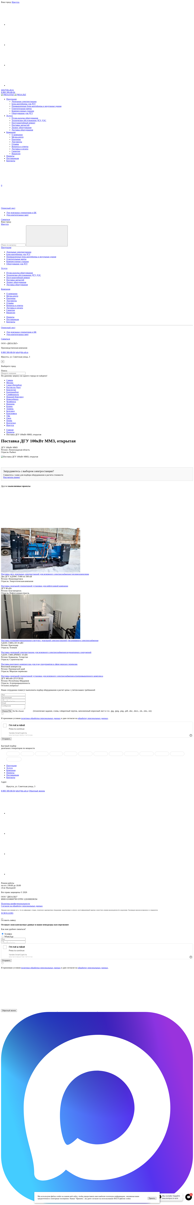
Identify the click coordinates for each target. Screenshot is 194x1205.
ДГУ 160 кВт (116, 754)
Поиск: (4, 371)
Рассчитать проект (11, 477)
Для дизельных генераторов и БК (21, 213)
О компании (17, 135)
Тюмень (9, 409)
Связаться (5, 219)
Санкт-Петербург (14, 385)
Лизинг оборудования (21, 127)
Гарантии (16, 151)
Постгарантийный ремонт (23, 123)
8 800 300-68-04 (8, 92)
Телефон (8, 934)
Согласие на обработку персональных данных (22, 906)
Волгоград (11, 423)
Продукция (11, 99)
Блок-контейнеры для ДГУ (24, 104)
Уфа (8, 416)
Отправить (6, 739)
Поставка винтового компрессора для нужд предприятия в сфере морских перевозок (39, 664)
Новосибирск (12, 399)
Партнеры (16, 139)
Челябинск (11, 401)
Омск (8, 418)
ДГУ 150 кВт (101, 754)
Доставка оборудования (22, 130)
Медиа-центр (17, 137)
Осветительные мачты (22, 108)
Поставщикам (12, 158)
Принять (152, 1198)
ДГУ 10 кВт (13, 754)
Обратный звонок (37, 791)
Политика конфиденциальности (15, 903)
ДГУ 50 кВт (70, 754)
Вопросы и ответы (20, 146)
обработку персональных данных (93, 718)
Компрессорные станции (23, 111)
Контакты (10, 161)
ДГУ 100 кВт (85, 754)
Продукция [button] (6, 247)
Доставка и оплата (20, 149)
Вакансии (16, 154)
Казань (9, 406)
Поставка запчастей (20, 125)
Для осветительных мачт (17, 215)
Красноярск (11, 413)
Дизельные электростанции (24, 101)
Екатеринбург (12, 392)
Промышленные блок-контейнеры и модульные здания (36, 106)
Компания (10, 132)
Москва (9, 383)
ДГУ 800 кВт (177, 754)
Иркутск (5, 224)
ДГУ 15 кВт (27, 754)
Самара (9, 380)
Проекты (10, 156)
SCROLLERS (7, 913)
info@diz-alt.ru (7, 90)
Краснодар (11, 390)
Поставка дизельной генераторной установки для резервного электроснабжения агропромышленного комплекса (52, 676)
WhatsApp (8, 936)
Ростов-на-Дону (13, 387)
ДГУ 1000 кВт (14, 759)
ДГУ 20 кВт (41, 754)
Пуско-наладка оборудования (25, 118)
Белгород (10, 411)
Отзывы (15, 144)
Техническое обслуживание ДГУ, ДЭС (29, 120)
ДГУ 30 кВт (56, 754)
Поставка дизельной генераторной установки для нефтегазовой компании (34, 586)
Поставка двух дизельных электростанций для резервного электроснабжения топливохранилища (45, 574)
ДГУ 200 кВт (131, 754)
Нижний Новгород (14, 397)
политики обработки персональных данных (41, 718)
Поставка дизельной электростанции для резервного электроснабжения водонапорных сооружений (46, 652)
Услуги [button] (4, 268)
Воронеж (10, 404)
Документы (17, 142)
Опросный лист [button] (8, 208)
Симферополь (12, 394)
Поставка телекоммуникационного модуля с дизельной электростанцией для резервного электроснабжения (49, 640)
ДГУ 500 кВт (162, 754)
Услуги (9, 116)
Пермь (9, 420)
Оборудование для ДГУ (22, 113)
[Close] (2, 918)
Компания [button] (5, 289)
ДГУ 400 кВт (147, 754)
